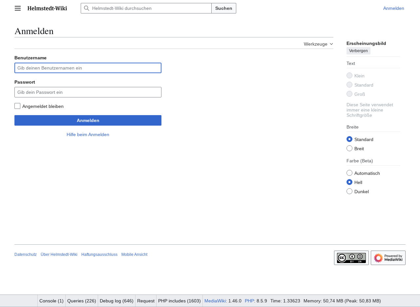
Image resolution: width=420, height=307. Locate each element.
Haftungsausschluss (99, 254)
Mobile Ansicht (134, 254)
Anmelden (88, 120)
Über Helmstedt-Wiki (59, 254)
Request (146, 300)
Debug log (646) (117, 300)
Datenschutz (25, 254)
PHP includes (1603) (179, 300)
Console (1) (51, 300)
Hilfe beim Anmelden (88, 134)
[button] (17, 8)
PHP (249, 300)
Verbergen (358, 51)
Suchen (223, 8)
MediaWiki (215, 300)
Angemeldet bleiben (43, 106)
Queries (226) (81, 300)
